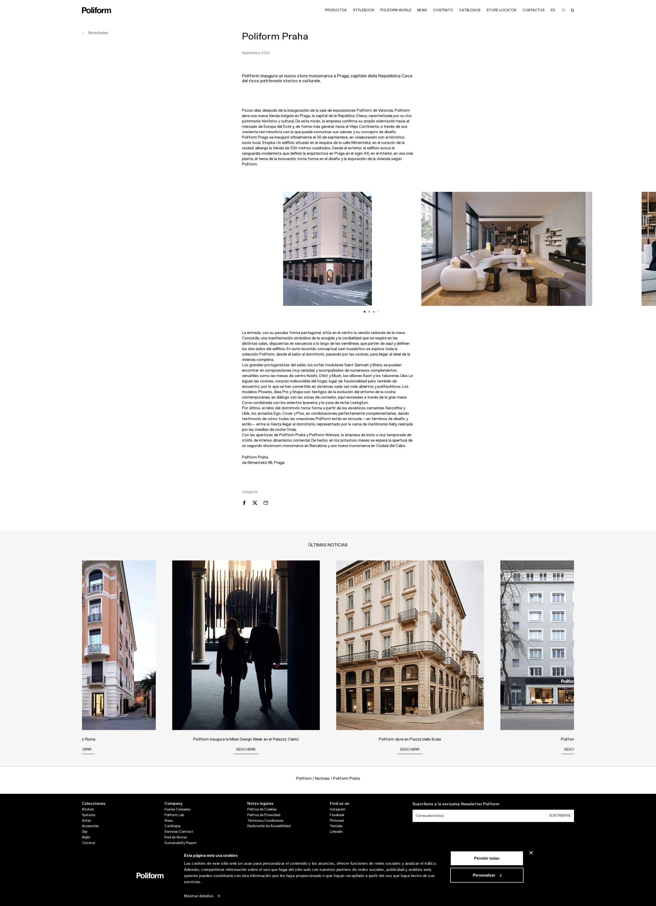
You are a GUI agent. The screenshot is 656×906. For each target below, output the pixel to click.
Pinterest (337, 820)
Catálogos (172, 826)
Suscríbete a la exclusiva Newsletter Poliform (456, 804)
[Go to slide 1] (364, 312)
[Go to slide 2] (369, 312)
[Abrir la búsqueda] (572, 10)
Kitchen (88, 809)
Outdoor (88, 843)
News (168, 820)
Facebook (337, 815)
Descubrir (81, 749)
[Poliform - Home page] (96, 10)
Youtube (336, 826)
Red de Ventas (176, 837)
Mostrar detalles (198, 896)
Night (86, 837)
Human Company (177, 809)
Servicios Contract (179, 831)
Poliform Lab (174, 815)
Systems (88, 815)
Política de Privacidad (264, 815)
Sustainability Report (181, 843)
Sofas (86, 820)
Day (84, 831)
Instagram (337, 809)
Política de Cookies (261, 809)
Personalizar (484, 875)
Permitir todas (486, 858)
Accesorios (90, 826)
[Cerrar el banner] (531, 853)
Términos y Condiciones (265, 820)
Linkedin (336, 831)
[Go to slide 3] (374, 312)
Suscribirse (560, 815)
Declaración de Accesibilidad (269, 826)
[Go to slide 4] (378, 311)
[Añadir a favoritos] (563, 10)
